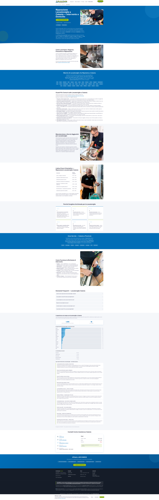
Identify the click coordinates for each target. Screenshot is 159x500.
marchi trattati (80, 78)
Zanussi (89, 85)
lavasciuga (87, 245)
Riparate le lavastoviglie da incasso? (62, 302)
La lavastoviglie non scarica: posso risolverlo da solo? (65, 299)
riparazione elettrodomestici (74, 79)
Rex (61, 85)
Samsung (75, 77)
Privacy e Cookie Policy (95, 476)
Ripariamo (71, 1)
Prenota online (90, 1)
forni (91, 245)
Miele (75, 36)
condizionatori (82, 245)
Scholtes (73, 85)
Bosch (61, 36)
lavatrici (63, 245)
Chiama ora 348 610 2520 (62, 19)
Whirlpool (66, 77)
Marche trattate (77, 1)
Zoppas (97, 85)
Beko (84, 36)
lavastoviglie (67, 245)
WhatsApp (69, 476)
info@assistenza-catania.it (72, 474)
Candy (71, 36)
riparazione (63, 4)
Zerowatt (93, 85)
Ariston (79, 36)
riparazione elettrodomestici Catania (64, 62)
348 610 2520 (70, 472)
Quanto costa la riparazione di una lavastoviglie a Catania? (66, 293)
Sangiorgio (69, 85)
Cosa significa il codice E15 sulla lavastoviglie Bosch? (65, 296)
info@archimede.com (96, 493)
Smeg (69, 77)
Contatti (86, 1)
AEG (77, 77)
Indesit (72, 77)
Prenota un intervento (63, 446)
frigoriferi (72, 245)
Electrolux (66, 36)
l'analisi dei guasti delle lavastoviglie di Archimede (76, 95)
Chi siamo (82, 1)
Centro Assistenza (58, 4)
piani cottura (95, 245)
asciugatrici (77, 245)
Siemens (78, 85)
